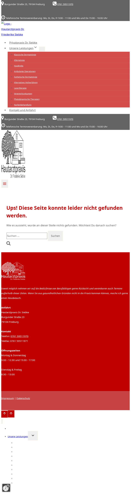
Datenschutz (23, 398)
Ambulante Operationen (24, 71)
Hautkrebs (18, 65)
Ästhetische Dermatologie (25, 77)
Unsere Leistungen (18, 436)
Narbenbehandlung (22, 104)
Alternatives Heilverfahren (26, 82)
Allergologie (19, 60)
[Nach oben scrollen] (4, 414)
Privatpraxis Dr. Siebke (23, 42)
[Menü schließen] (2, 421)
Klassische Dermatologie (25, 54)
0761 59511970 (19, 336)
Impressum (7, 398)
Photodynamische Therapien (26, 99)
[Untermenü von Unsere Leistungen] (42, 49)
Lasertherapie (20, 88)
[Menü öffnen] (4, 184)
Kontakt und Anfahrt (22, 110)
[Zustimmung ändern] (6, 488)
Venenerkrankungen (23, 93)
